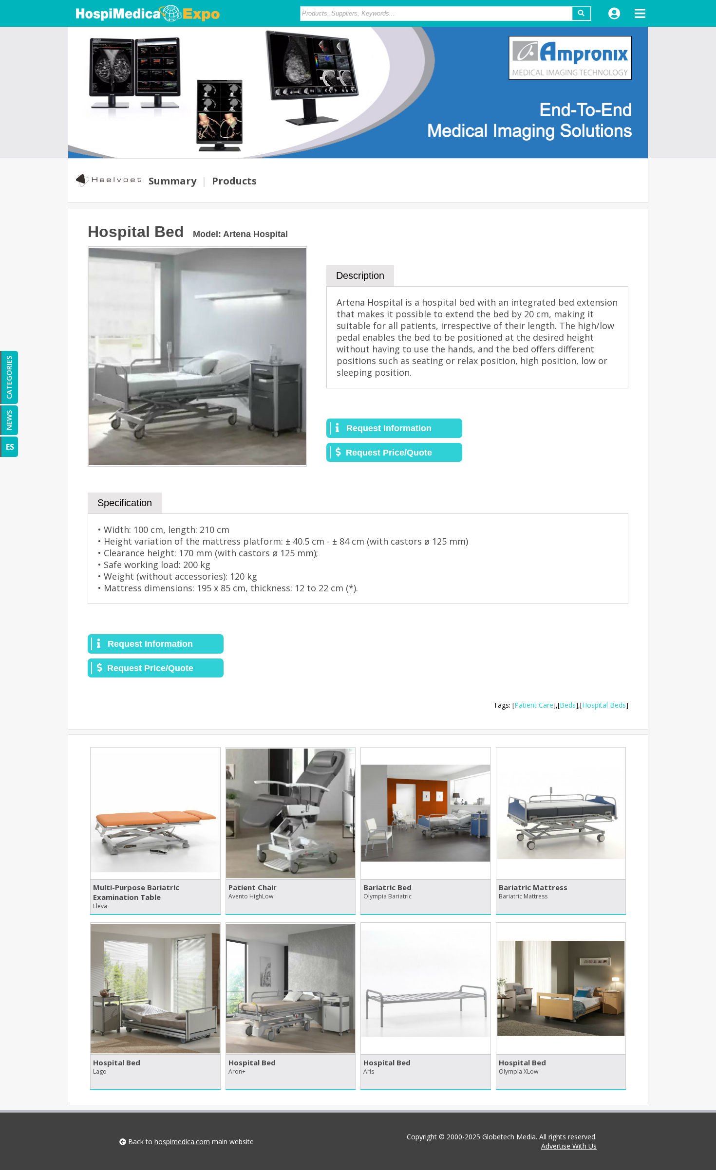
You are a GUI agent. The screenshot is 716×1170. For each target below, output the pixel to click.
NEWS (9, 420)
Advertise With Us (569, 1146)
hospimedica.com (182, 1141)
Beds (568, 705)
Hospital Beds (604, 705)
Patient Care (533, 705)
